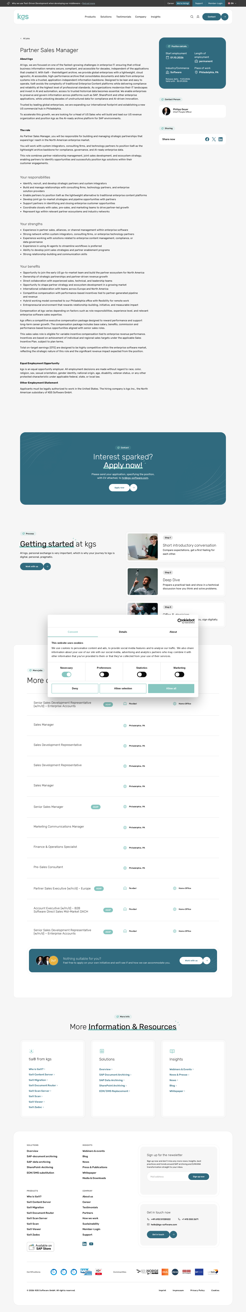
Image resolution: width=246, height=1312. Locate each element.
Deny (75, 688)
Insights (155, 16)
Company (140, 16)
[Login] (198, 16)
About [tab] (173, 631)
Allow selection (123, 688)
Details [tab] (123, 631)
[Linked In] (220, 139)
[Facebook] (207, 139)
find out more (88, 3)
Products (90, 16)
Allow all (171, 688)
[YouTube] (91, 1244)
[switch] (104, 674)
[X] (214, 139)
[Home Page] (23, 16)
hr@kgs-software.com (135, 477)
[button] (232, 3)
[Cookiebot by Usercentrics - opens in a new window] (180, 621)
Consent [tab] (73, 631)
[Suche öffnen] (192, 16)
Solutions (106, 16)
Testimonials (123, 16)
